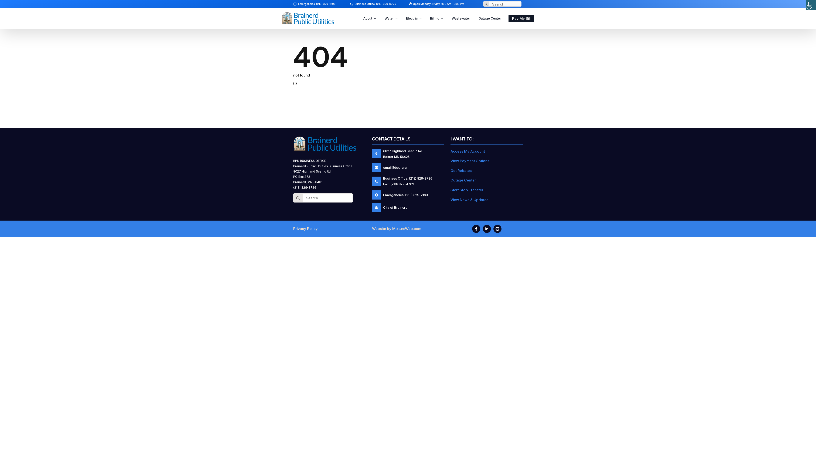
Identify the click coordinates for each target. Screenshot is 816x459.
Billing (434, 18)
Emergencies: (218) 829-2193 (317, 4)
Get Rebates (461, 171)
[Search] (486, 4)
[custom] (497, 229)
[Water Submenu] (398, 18)
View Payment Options (469, 161)
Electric (412, 18)
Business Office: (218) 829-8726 (375, 4)
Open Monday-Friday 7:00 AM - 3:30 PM (438, 4)
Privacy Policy (305, 229)
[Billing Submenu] (443, 18)
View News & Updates (469, 200)
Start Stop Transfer (466, 190)
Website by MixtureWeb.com (396, 229)
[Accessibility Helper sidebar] (811, 5)
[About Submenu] (376, 18)
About (367, 18)
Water (389, 18)
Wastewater (461, 18)
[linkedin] (487, 229)
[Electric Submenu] (422, 18)
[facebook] (476, 229)
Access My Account (467, 151)
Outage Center (490, 18)
